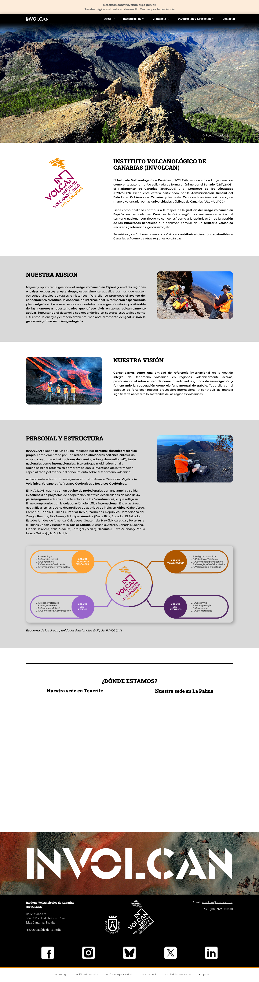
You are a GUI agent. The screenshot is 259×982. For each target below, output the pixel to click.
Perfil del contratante (178, 974)
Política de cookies (87, 974)
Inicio (107, 18)
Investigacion (132, 18)
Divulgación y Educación (194, 18)
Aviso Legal (61, 974)
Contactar (229, 18)
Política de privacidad (119, 974)
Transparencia (148, 974)
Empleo (204, 974)
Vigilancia (159, 18)
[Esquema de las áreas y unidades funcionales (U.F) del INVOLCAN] (129, 622)
